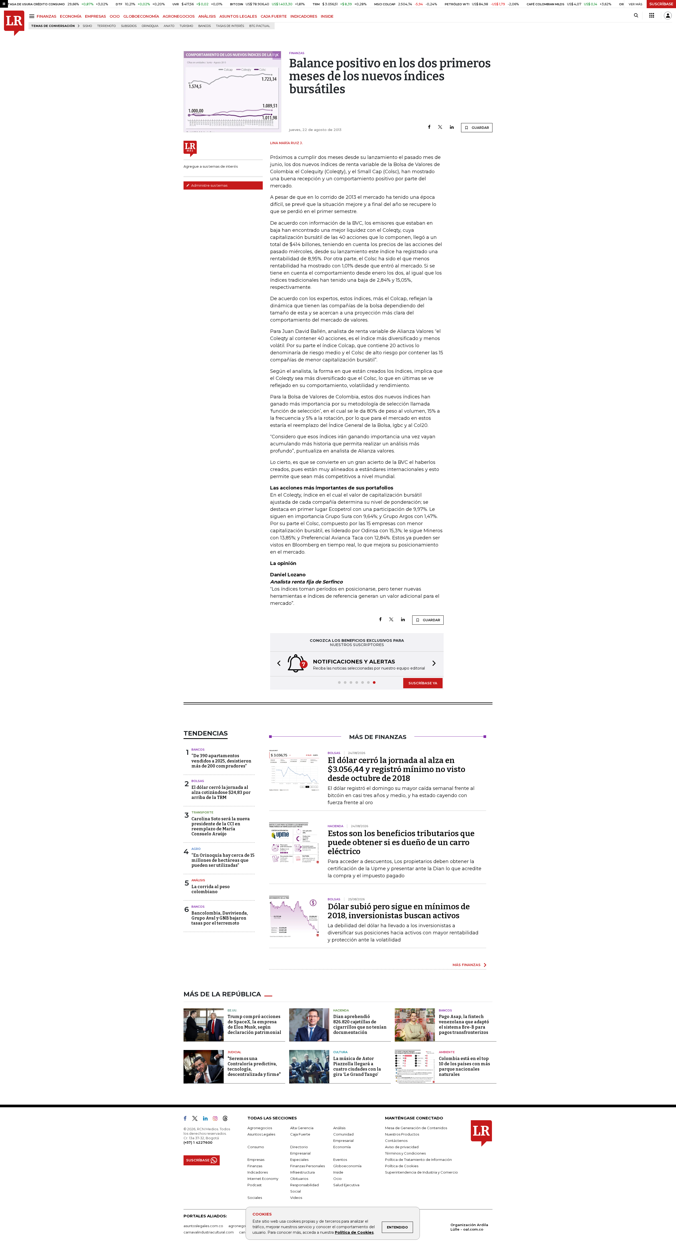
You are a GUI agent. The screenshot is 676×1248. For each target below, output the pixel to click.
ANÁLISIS (207, 16)
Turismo (186, 26)
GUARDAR (480, 128)
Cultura (340, 1052)
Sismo (87, 26)
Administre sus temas (208, 185)
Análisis (198, 880)
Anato (169, 26)
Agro (196, 849)
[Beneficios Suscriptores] (652, 15)
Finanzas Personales (307, 1166)
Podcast (254, 1185)
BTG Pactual (259, 26)
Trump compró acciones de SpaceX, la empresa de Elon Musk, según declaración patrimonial (254, 1024)
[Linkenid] (207, 1119)
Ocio (337, 1178)
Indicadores (257, 1172)
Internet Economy (262, 1178)
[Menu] (33, 16)
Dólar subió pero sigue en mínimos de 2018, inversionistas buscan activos (399, 911)
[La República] (14, 23)
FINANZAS (46, 16)
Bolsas (197, 781)
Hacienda (341, 1010)
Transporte (202, 812)
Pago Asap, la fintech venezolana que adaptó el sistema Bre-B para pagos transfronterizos (464, 1024)
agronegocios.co (243, 1226)
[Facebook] (429, 127)
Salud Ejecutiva (346, 1185)
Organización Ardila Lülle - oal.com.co (469, 1227)
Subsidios (129, 26)
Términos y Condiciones (405, 1153)
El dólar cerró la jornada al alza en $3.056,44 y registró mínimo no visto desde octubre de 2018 (396, 769)
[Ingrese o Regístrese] (668, 16)
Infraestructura (302, 1172)
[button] (277, 664)
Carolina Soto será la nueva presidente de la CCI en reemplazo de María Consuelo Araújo (220, 826)
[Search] (636, 15)
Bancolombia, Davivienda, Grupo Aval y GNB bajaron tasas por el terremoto (219, 918)
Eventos (340, 1159)
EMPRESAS (95, 16)
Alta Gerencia (301, 1128)
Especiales (299, 1159)
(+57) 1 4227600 (198, 1142)
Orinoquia (150, 26)
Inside (338, 1172)
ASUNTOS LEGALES (238, 16)
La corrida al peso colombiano (210, 889)
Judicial (234, 1052)
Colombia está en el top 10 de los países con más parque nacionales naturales (464, 1066)
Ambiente (447, 1052)
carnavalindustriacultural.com (209, 1232)
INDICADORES (303, 16)
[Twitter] (440, 127)
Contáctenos (396, 1140)
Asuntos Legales (261, 1134)
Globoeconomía (347, 1166)
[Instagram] (217, 1119)
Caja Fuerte (300, 1134)
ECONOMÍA (70, 16)
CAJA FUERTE (274, 16)
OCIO (115, 16)
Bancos (204, 26)
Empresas (255, 1159)
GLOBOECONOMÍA (141, 16)
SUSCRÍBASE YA (423, 683)
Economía (342, 1147)
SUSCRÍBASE (661, 4)
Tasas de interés (230, 26)
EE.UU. (232, 1010)
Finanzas (254, 1166)
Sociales (254, 1197)
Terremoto (106, 26)
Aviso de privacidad (402, 1147)
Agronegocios (259, 1128)
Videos (296, 1197)
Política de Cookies (354, 1232)
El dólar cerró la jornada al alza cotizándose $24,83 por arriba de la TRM (221, 792)
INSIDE (327, 16)
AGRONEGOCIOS (179, 16)
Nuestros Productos (402, 1134)
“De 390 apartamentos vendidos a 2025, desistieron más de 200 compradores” (221, 760)
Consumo (255, 1147)
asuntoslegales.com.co (203, 1226)
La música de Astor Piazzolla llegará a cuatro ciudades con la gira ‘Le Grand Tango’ (357, 1066)
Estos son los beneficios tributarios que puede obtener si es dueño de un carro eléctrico (401, 842)
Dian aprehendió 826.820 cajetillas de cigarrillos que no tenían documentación (360, 1024)
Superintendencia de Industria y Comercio (421, 1172)
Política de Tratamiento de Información (418, 1159)
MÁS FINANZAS (467, 965)
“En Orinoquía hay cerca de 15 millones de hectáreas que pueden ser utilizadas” (223, 860)
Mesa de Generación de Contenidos (416, 1128)
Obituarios (299, 1178)
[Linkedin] (452, 127)
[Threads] (227, 1119)
